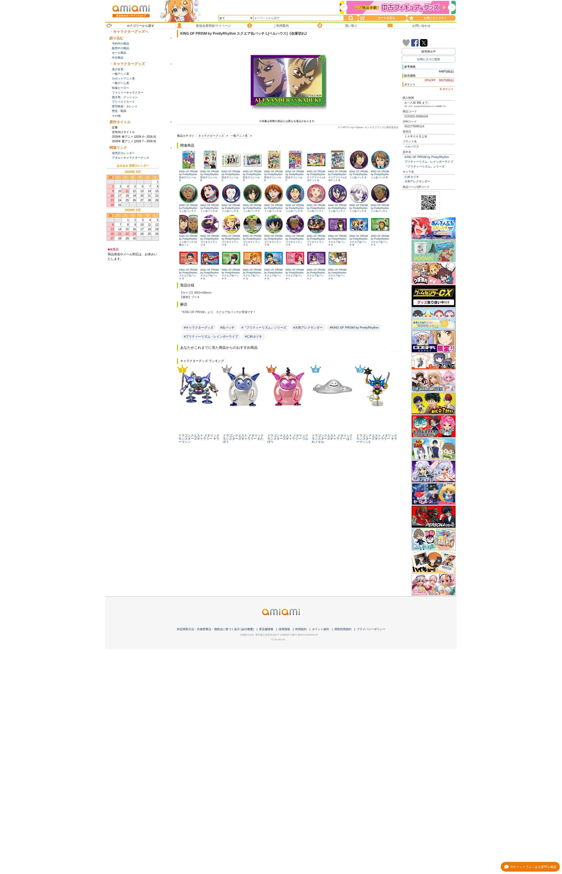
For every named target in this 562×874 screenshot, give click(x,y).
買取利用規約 (342, 629)
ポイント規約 (320, 629)
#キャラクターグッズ (198, 327)
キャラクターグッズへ (130, 31)
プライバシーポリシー (371, 629)
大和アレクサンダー (417, 181)
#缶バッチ (227, 327)
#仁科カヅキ (253, 336)
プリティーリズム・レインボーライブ (429, 161)
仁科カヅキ (412, 176)
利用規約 (301, 629)
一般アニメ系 (239, 135)
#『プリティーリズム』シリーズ (263, 327)
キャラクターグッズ (211, 135)
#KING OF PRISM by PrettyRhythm (354, 327)
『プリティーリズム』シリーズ (425, 166)
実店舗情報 (266, 629)
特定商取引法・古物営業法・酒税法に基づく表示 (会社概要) (215, 629)
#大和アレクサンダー (308, 327)
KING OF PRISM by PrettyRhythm (427, 157)
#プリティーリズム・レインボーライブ (211, 336)
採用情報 (284, 629)
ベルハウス (412, 146)
